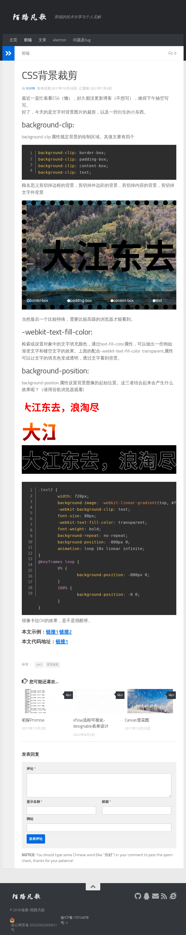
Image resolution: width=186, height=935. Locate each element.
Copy (170, 150)
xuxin (30, 88)
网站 (30, 819)
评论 (31, 769)
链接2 (65, 632)
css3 (39, 664)
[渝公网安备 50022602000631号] (33, 920)
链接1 (52, 632)
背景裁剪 (52, 664)
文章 (42, 40)
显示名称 (34, 802)
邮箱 (106, 802)
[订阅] (164, 896)
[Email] (155, 896)
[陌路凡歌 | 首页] (30, 17)
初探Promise (33, 720)
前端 (28, 40)
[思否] (173, 896)
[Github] (138, 896)
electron (59, 40)
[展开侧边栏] (8, 53)
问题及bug (82, 40)
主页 (13, 40)
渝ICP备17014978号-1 (74, 920)
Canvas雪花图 (137, 720)
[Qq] (146, 896)
